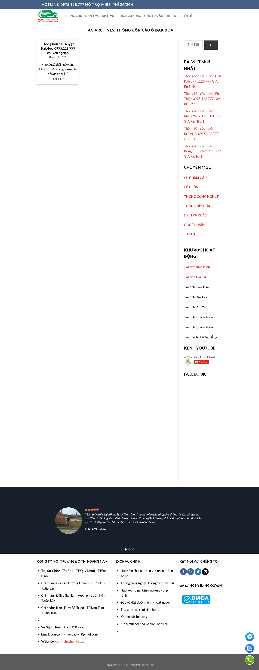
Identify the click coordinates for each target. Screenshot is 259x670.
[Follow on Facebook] (183, 571)
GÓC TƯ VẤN (153, 16)
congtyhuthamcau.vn (70, 641)
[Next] (249, 520)
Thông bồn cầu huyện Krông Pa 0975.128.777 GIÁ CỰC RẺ (201, 134)
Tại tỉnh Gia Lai (195, 277)
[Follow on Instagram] (190, 571)
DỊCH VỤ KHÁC (130, 16)
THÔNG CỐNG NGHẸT (201, 197)
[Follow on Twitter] (198, 571)
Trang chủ (73, 16)
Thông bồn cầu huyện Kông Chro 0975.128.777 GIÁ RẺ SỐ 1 (202, 151)
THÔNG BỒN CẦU (197, 206)
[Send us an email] (205, 571)
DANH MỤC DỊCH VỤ (99, 16)
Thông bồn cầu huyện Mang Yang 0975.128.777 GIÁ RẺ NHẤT (203, 116)
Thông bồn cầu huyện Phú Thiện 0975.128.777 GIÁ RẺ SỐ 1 (202, 99)
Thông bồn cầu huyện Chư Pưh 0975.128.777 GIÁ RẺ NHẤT (202, 81)
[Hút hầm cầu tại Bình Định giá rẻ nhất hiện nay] (48, 16)
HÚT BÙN (191, 187)
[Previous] (10, 520)
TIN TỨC (172, 16)
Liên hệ (187, 16)
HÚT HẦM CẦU (195, 178)
